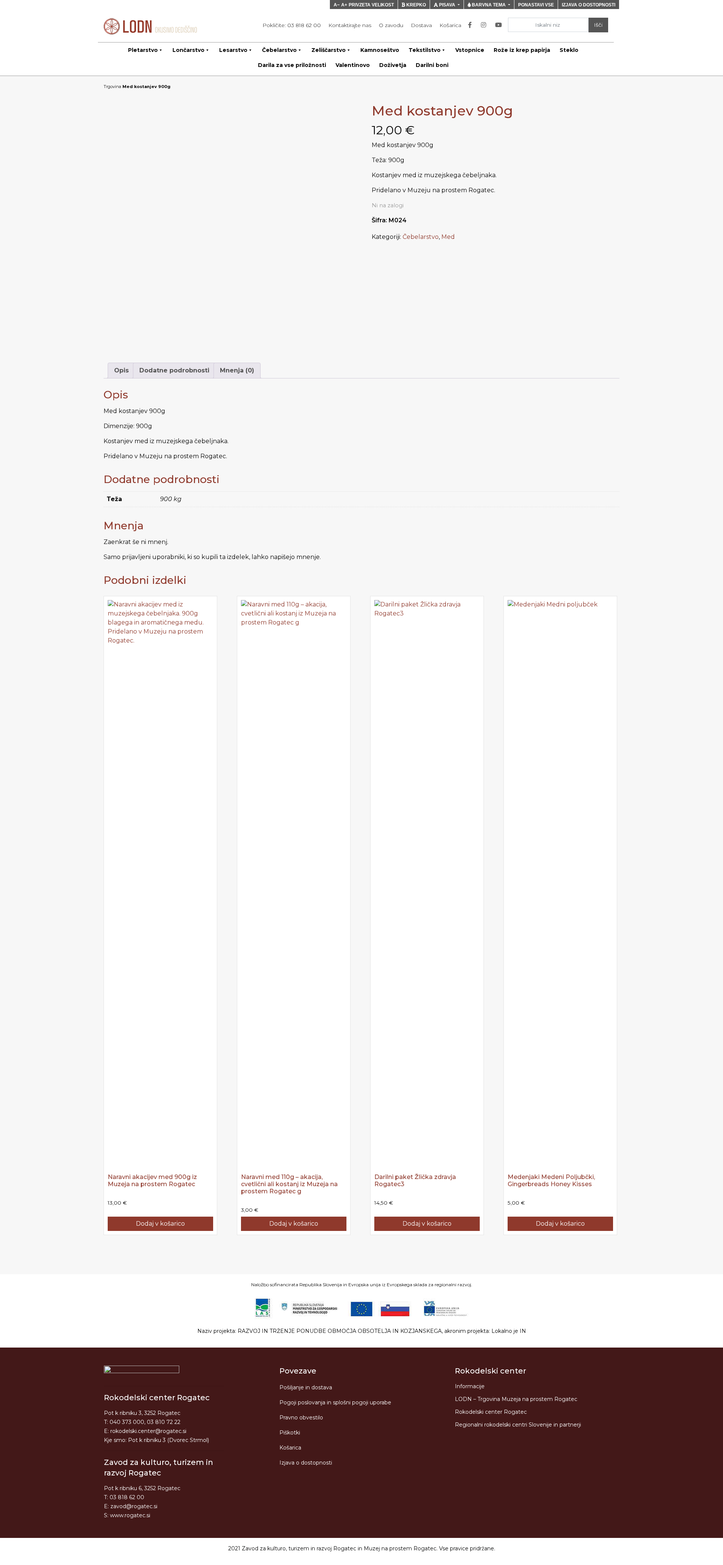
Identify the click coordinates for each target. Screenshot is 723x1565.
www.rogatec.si (130, 1515)
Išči (598, 25)
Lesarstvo (233, 50)
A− (337, 5)
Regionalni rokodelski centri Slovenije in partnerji (518, 1424)
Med (448, 236)
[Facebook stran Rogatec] (471, 25)
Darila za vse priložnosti (292, 65)
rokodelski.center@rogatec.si (148, 1431)
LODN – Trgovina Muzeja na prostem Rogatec (516, 1399)
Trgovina (112, 86)
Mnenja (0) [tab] (237, 370)
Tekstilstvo (425, 50)
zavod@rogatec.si (133, 1506)
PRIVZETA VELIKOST (371, 5)
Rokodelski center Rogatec (491, 1411)
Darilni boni (432, 65)
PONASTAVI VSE (536, 5)
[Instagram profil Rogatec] (485, 25)
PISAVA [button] (447, 5)
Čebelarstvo (279, 50)
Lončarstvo (188, 50)
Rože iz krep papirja (522, 50)
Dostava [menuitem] (421, 25)
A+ (344, 5)
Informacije (470, 1386)
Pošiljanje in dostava (305, 1387)
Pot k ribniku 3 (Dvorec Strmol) (168, 1440)
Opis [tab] (121, 370)
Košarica (290, 1447)
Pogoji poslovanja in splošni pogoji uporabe (335, 1402)
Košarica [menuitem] (450, 25)
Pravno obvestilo (301, 1417)
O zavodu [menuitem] (391, 25)
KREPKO (415, 5)
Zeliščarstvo (328, 50)
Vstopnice (469, 50)
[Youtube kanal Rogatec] (500, 25)
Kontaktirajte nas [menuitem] (349, 25)
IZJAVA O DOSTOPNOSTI (588, 5)
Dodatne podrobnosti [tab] (174, 370)
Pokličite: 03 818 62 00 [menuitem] (291, 25)
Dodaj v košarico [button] (160, 1223)
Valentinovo (353, 65)
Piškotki (289, 1432)
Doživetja (392, 65)
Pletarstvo (143, 50)
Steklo (569, 50)
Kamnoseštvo (379, 50)
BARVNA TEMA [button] (489, 5)
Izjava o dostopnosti (305, 1462)
